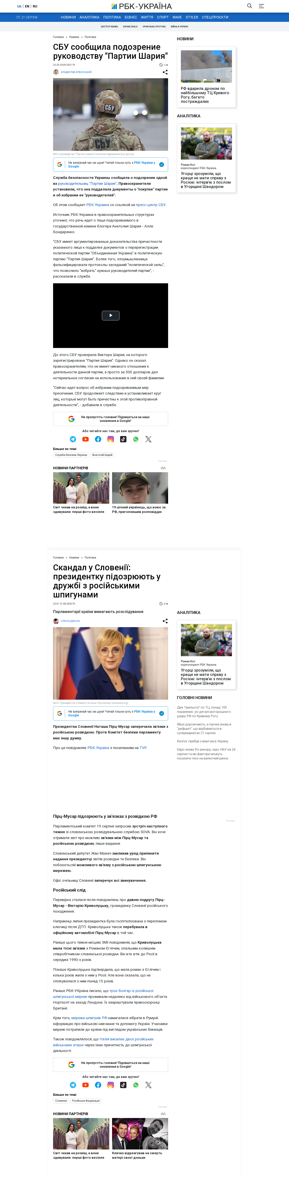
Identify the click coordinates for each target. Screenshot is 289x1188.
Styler (192, 17)
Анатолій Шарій (102, 454)
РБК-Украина (97, 204)
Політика (112, 17)
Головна (58, 37)
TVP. (143, 747)
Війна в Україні (179, 26)
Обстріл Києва (109, 26)
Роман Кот (188, 164)
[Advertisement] (110, 782)
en (27, 6)
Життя (147, 17)
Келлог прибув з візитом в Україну (202, 741)
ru (35, 6)
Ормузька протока (154, 26)
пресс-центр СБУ (151, 204)
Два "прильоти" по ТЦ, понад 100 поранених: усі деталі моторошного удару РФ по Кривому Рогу (204, 711)
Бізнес (131, 17)
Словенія (61, 1100)
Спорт (163, 17)
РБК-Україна (98, 747)
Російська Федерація (86, 1100)
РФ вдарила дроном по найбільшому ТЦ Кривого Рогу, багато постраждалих (205, 95)
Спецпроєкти (215, 17)
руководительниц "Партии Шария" (87, 183)
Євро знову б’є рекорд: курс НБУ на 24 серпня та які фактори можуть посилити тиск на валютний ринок (206, 753)
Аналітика (89, 17)
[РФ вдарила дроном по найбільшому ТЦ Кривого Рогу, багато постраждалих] (206, 66)
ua (19, 6)
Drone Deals (130, 26)
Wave (177, 17)
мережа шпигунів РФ (89, 1018)
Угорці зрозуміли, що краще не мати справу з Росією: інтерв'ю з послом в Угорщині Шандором (206, 180)
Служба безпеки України (71, 454)
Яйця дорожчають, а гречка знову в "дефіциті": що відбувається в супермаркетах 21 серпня (204, 728)
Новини (68, 17)
